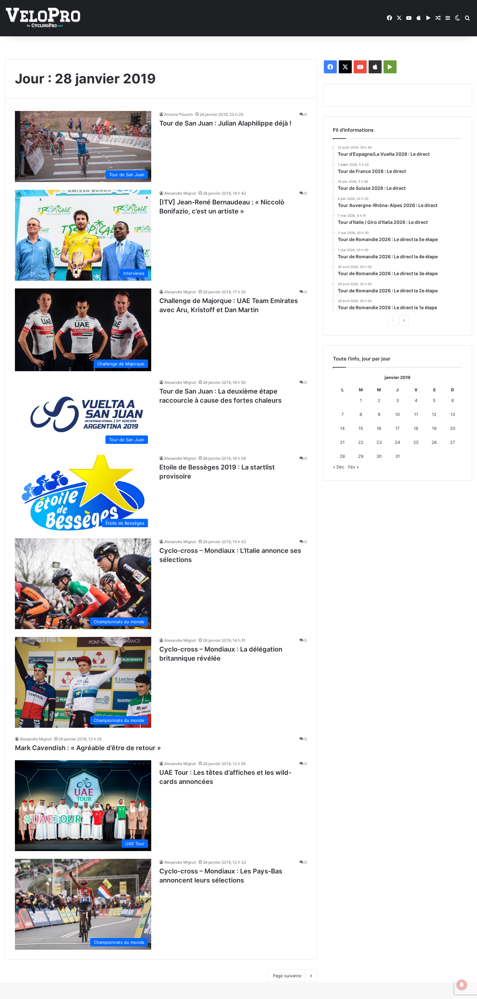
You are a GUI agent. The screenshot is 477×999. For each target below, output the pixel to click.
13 (452, 414)
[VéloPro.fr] (43, 18)
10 (397, 414)
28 (342, 456)
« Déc (338, 466)
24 (397, 442)
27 (452, 442)
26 (434, 442)
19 (434, 428)
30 (379, 456)
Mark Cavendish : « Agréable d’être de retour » (88, 748)
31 (397, 456)
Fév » (353, 466)
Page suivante (287, 975)
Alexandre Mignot (180, 193)
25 (416, 442)
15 (361, 428)
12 (434, 414)
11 (416, 414)
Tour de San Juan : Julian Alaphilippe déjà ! (225, 123)
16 (379, 428)
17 (397, 428)
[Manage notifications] (462, 985)
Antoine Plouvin (178, 114)
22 (360, 442)
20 (452, 428)
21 (342, 442)
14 (342, 428)
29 (360, 456)
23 (379, 442)
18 (416, 428)
